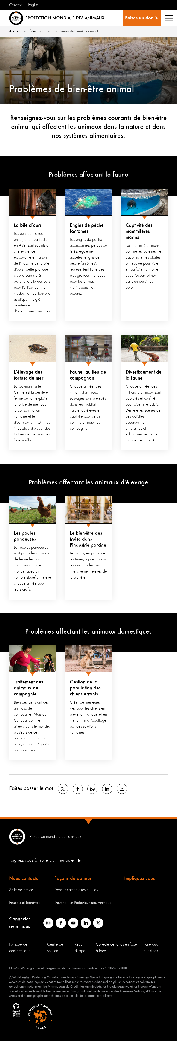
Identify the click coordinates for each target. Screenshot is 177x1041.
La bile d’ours (28, 225)
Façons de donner (72, 878)
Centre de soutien (55, 947)
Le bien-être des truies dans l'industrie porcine (88, 539)
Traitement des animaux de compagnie (28, 688)
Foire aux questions (151, 947)
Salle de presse (21, 890)
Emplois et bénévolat (25, 903)
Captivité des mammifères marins (139, 231)
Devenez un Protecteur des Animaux (82, 903)
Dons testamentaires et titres (76, 890)
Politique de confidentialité (20, 947)
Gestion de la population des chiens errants (85, 688)
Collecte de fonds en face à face (116, 947)
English (33, 5)
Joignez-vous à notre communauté (42, 860)
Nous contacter (24, 878)
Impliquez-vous (139, 878)
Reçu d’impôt (80, 947)
